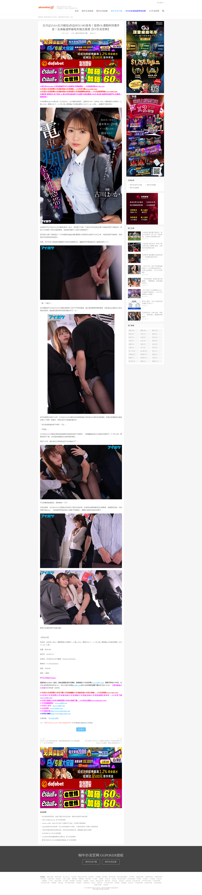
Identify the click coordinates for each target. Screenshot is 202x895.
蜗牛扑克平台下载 (63, 17)
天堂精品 (117, 883)
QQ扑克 (114, 879)
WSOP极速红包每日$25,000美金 (82, 723)
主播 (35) (131, 340)
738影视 (101, 879)
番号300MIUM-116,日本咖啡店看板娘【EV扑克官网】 (59, 840)
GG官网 (94, 879)
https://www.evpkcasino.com (60, 711)
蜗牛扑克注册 (110, 862)
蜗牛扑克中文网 (82, 877)
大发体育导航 (157, 883)
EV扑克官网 (154, 11)
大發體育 (53, 883)
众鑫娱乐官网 (139, 877)
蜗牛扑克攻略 (102, 11)
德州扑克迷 (58, 877)
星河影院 (72, 881)
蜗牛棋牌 (104, 877)
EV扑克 (51, 881)
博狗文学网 (50, 877)
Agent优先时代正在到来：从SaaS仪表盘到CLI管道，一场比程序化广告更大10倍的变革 (70, 826)
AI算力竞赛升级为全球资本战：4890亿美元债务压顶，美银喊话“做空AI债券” (67, 830)
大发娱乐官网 (148, 883)
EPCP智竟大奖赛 (69, 883)
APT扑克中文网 (108, 883)
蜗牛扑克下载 (116, 11)
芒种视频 (97, 877)
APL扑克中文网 (45, 883)
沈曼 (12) (154, 354)
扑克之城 (128, 881)
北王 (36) (154, 337)
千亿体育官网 (156, 881)
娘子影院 (79, 881)
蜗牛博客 (91, 877)
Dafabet (93, 883)
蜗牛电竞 (60, 883)
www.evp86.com (97, 682)
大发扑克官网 (131, 879)
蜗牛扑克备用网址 (122, 877)
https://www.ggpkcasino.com (60, 713)
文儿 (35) (142, 340)
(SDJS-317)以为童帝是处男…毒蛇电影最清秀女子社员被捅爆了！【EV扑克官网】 (60, 742)
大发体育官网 (139, 883)
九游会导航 (51, 879)
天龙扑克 (121, 881)
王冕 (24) (131, 347)
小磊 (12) (154, 357)
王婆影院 (85, 881)
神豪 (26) (131, 344)
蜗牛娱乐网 (112, 877)
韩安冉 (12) (143, 357)
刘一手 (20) (132, 351)
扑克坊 (92, 881)
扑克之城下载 (136, 881)
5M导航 (139, 879)
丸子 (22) (142, 347)
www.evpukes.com (56, 708)
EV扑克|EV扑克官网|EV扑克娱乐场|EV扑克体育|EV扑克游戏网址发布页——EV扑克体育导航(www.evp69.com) (78, 91)
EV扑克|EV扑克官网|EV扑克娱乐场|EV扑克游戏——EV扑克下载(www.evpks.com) (68, 89)
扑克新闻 (78, 883)
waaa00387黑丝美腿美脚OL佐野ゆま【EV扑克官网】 (59, 837)
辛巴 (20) (154, 347)
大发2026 (130, 883)
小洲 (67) (142, 337)
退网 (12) (131, 357)
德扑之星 (107, 881)
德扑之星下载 (99, 881)
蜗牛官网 (88, 879)
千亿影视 (152, 879)
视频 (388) (143, 330)
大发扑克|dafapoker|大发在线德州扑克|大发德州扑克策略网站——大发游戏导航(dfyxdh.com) (72, 86)
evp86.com (77, 685)
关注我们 (160, 2)
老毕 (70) (131, 337)
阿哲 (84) (131, 334)
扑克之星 (114, 881)
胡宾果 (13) (143, 354)
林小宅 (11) (132, 361)
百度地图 (100, 889)
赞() (82, 729)
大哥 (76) (142, 334)
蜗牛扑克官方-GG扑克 (46, 7)
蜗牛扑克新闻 (87, 11)
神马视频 (123, 883)
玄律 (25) (142, 344)
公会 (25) (154, 344)
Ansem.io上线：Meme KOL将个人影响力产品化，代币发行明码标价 (64, 823)
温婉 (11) (142, 361)
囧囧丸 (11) (155, 361)
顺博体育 (81, 879)
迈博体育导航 (158, 877)
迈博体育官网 (149, 877)
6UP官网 (131, 877)
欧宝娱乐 (58, 879)
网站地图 (95, 889)
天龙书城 (73, 877)
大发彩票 (105, 885)
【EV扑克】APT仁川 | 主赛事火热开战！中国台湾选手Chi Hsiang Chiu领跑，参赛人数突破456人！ (103, 742)
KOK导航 (43, 879)
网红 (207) (155, 330)
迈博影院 (44, 881)
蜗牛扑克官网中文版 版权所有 (109, 888)
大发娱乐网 (53, 718)
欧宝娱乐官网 (122, 879)
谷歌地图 (106, 889)
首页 (77, 11)
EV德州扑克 (86, 883)
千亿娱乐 (145, 879)
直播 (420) (131, 330)
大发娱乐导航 (97, 885)
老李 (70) (154, 334)
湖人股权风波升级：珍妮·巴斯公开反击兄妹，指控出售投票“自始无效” (65, 816)
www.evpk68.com (59, 706)
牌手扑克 (99, 883)
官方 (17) (154, 351)
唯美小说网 (58, 881)
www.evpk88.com (61, 703)
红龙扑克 (158, 879)
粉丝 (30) (154, 340)
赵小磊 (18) (143, 351)
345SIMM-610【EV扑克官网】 (52, 833)
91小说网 (65, 881)
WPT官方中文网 (146, 881)
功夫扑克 (107, 879)
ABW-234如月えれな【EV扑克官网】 (54, 820)
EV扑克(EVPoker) (49, 678)
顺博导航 (74, 879)
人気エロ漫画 (66, 879)
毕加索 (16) (132, 354)
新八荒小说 (66, 877)
